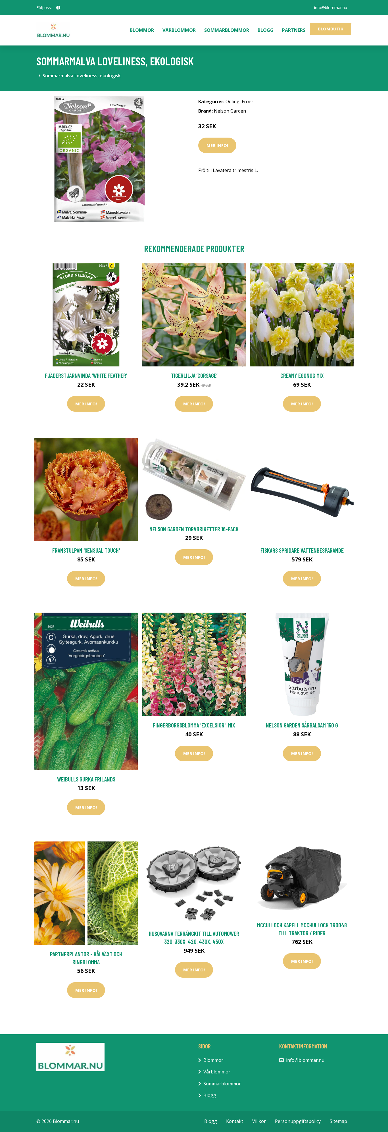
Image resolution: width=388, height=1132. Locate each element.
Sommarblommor (226, 30)
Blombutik (330, 29)
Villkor (259, 1121)
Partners (293, 30)
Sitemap (338, 1121)
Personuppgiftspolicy (298, 1121)
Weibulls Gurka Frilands (86, 779)
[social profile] (58, 7)
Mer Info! (217, 145)
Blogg (266, 30)
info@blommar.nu (330, 7)
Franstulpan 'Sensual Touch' (86, 550)
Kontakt (234, 1121)
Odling (232, 101)
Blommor (142, 30)
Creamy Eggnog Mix (302, 375)
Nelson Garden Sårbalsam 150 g (302, 725)
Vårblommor (179, 30)
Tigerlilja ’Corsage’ (194, 375)
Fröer (247, 101)
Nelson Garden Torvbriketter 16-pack (194, 528)
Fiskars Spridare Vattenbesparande (302, 550)
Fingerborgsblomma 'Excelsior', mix (194, 725)
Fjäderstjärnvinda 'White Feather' (86, 375)
